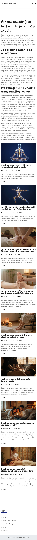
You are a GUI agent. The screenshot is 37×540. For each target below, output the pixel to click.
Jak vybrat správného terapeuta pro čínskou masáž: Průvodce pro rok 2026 (17, 292)
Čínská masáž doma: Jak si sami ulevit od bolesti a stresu (16, 336)
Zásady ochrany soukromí (11, 524)
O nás (4, 517)
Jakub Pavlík (6, 255)
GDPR (4, 527)
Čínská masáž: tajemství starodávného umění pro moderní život (17, 470)
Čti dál (3, 181)
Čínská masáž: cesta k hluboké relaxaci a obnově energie (16, 166)
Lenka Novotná (7, 297)
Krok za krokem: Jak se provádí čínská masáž (16, 380)
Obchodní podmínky (9, 520)
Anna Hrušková (7, 213)
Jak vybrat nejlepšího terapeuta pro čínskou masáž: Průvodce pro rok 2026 (18, 250)
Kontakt (5, 530)
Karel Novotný (6, 171)
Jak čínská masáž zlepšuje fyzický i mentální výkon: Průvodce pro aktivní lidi (18, 208)
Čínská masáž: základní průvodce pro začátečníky (17, 424)
